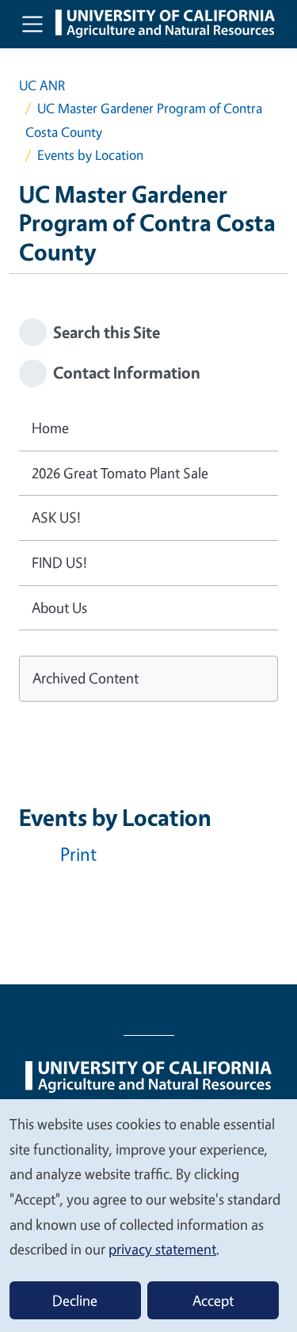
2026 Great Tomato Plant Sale (120, 472)
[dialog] (148, 1215)
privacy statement (162, 1248)
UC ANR (42, 85)
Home (50, 427)
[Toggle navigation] (32, 23)
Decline (74, 1300)
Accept (213, 1300)
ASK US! (56, 517)
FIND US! (59, 562)
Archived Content (85, 677)
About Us (59, 607)
